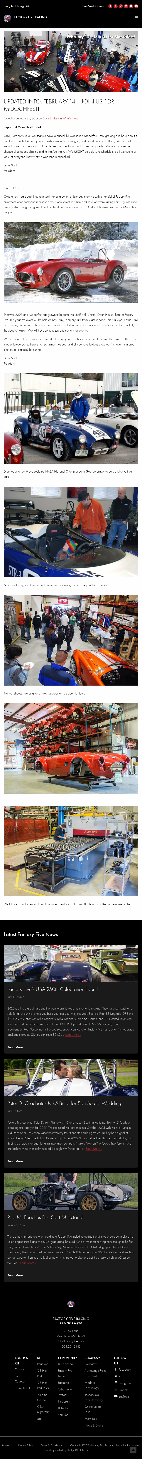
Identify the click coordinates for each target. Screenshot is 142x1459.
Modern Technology (91, 1385)
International (22, 1388)
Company (92, 1358)
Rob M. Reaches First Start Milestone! (45, 1217)
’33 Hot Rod (42, 1373)
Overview (90, 1364)
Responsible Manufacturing (93, 1397)
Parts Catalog (20, 1378)
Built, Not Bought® (16, 6)
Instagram (64, 1401)
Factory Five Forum (65, 1373)
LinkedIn (63, 1408)
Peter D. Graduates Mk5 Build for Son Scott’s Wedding (64, 1103)
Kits (40, 1358)
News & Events (93, 1425)
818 (39, 1419)
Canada (20, 1369)
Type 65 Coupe (42, 1397)
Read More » (73, 1035)
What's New (70, 118)
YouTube (63, 1415)
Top (133, 1450)
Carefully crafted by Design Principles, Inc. (67, 1450)
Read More (15, 1047)
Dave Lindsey (51, 118)
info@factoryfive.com (71, 1341)
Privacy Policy (25, 1445)
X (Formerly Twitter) (65, 1392)
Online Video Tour (92, 1409)
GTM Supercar (43, 1409)
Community (67, 1358)
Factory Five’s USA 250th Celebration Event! (52, 989)
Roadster (42, 1364)
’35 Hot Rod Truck (43, 1385)
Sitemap (5, 1445)
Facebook (64, 1383)
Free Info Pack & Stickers (93, 6)
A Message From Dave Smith (95, 1373)
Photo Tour (90, 1419)
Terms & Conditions (51, 1445)
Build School (65, 1364)
